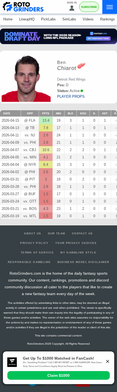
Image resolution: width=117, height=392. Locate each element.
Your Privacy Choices (76, 242)
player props (71, 96)
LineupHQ (27, 19)
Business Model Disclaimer (83, 262)
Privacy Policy (34, 242)
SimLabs (69, 19)
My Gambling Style (78, 252)
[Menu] (109, 7)
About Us (32, 233)
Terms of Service (37, 252)
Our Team (56, 233)
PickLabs (48, 19)
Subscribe (89, 6)
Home (8, 19)
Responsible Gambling (29, 262)
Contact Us (82, 233)
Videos (88, 19)
